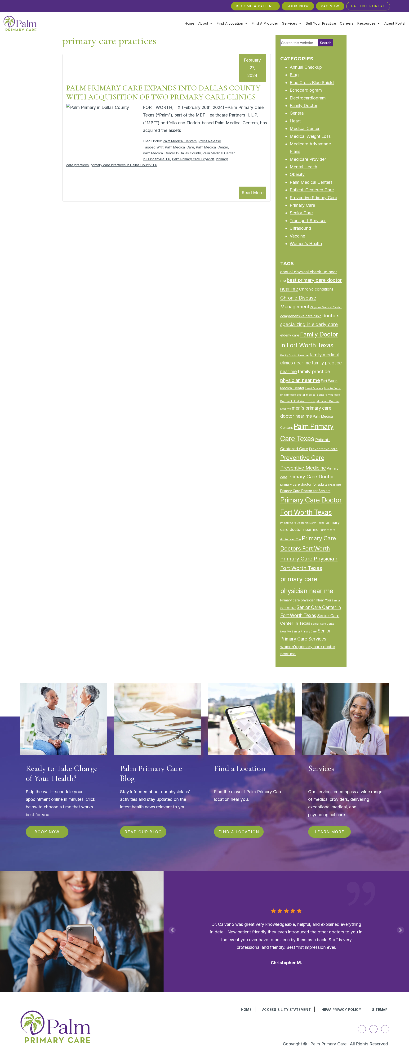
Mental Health (303, 166)
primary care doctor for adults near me (310, 484)
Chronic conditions (316, 289)
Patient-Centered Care (312, 189)
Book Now (298, 6)
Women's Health (306, 243)
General (297, 113)
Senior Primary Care (304, 631)
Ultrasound (300, 228)
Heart (295, 120)
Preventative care (323, 449)
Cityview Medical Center (326, 307)
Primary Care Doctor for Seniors (305, 491)
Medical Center (305, 128)
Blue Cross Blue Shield (312, 82)
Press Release (210, 141)
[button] (172, 930)
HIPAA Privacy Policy (341, 1010)
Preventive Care (302, 457)
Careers (347, 23)
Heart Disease (314, 388)
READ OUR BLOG (143, 831)
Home (190, 23)
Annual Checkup (306, 67)
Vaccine (297, 235)
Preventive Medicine (303, 468)
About (203, 23)
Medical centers (316, 394)
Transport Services (308, 220)
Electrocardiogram (308, 97)
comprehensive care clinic (300, 316)
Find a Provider (265, 23)
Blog (294, 74)
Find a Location (230, 23)
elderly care (289, 335)
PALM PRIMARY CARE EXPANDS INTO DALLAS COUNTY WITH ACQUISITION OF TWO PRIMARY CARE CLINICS (163, 92)
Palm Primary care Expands (193, 159)
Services (289, 23)
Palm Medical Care (179, 147)
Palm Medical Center (212, 147)
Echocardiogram (306, 90)
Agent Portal (394, 23)
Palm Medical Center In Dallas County (172, 153)
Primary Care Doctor (311, 476)
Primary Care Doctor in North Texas (302, 522)
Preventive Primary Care (313, 197)
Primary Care (302, 205)
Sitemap (379, 1010)
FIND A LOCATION (238, 831)
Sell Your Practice (321, 23)
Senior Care (301, 212)
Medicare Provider (308, 159)
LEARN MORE (329, 831)
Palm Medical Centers (180, 141)
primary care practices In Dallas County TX (124, 165)
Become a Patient (255, 6)
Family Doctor (303, 105)
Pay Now (330, 6)
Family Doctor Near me (294, 355)
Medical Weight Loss (310, 136)
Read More (252, 192)
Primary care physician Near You (305, 600)
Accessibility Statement (286, 1010)
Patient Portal (368, 6)
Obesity (297, 174)
